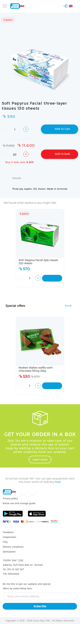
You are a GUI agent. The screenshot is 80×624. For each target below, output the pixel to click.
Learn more (40, 459)
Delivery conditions (13, 546)
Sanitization (9, 551)
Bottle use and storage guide (19, 503)
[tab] (40, 180)
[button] (73, 6)
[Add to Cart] (52, 278)
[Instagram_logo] (32, 492)
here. (58, 482)
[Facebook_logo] (24, 492)
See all (68, 305)
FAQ (5, 542)
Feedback (8, 532)
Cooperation (9, 537)
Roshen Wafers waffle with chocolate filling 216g (35, 369)
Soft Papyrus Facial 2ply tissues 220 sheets (38, 262)
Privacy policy (10, 498)
